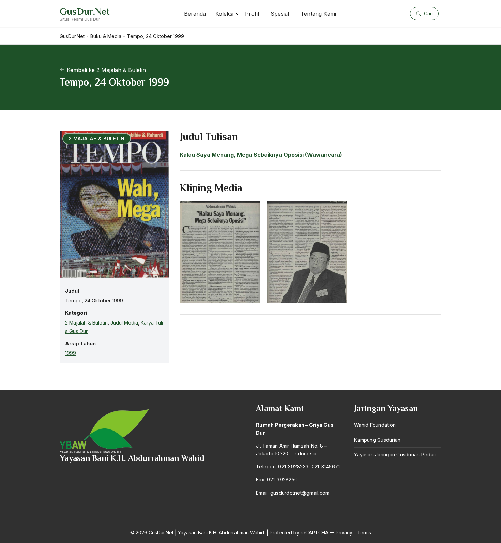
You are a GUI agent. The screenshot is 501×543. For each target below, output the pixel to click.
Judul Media (124, 323)
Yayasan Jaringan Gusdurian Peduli (395, 454)
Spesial (280, 13)
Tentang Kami (318, 13)
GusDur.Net (85, 11)
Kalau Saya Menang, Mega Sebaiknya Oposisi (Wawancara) (261, 154)
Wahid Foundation (375, 425)
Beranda (195, 13)
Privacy (344, 533)
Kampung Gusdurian (377, 440)
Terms (364, 533)
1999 (70, 353)
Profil (252, 13)
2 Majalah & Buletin (86, 323)
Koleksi (224, 13)
